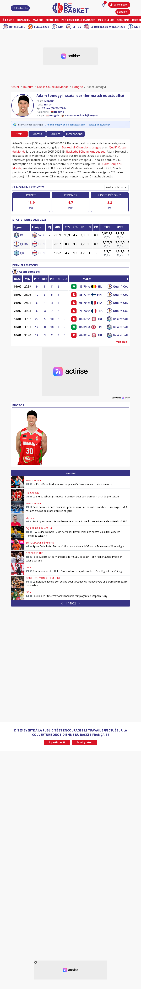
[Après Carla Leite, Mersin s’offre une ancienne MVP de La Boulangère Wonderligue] (17, 544)
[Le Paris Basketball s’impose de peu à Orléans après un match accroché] (17, 482)
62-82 (82, 335)
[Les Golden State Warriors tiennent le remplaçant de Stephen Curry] (17, 594)
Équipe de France (37, 528)
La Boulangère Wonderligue (108, 26)
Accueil (15, 87)
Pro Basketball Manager (78, 20)
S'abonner (122, 11)
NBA (60, 26)
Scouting (123, 20)
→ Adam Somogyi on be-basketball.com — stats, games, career (77, 124)
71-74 (82, 311)
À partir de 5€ (56, 742)
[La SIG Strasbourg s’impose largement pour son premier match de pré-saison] (17, 495)
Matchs (38, 20)
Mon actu (23, 20)
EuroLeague (41, 26)
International (74, 134)
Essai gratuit (85, 742)
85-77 (82, 295)
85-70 (82, 286)
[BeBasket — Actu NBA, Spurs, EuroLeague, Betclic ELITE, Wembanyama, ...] (70, 8)
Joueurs (28, 87)
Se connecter (121, 4)
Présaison (32, 493)
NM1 (137, 26)
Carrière (55, 134)
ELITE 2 (77, 26)
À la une (8, 20)
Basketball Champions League (81, 147)
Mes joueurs (106, 20)
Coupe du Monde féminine (43, 578)
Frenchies (52, 20)
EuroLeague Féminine (40, 542)
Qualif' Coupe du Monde (52, 87)
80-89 (82, 327)
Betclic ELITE (17, 26)
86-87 (82, 319)
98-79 (82, 303)
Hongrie (77, 87)
